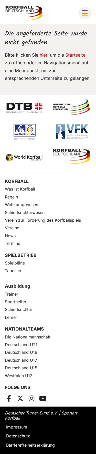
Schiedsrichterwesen (25, 212)
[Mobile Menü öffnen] (84, 13)
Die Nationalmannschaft (27, 336)
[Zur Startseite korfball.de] (24, 13)
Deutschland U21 (21, 344)
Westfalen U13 (19, 375)
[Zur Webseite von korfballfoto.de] (24, 131)
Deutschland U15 (21, 367)
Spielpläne (15, 263)
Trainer (11, 294)
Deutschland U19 (21, 352)
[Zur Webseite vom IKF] (71, 107)
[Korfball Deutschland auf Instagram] (31, 398)
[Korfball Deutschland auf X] (20, 398)
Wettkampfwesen (21, 204)
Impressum (16, 427)
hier (43, 55)
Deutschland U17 (21, 360)
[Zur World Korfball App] (24, 156)
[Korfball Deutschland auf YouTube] (43, 398)
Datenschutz (18, 435)
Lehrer (11, 317)
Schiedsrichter (18, 309)
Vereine (12, 227)
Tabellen (13, 270)
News (10, 235)
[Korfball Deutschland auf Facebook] (9, 398)
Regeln (11, 196)
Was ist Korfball (20, 189)
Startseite (75, 55)
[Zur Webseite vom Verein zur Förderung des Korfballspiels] (71, 131)
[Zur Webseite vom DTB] (24, 107)
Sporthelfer (15, 301)
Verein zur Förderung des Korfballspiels (43, 220)
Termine (12, 243)
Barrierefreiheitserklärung (30, 445)
